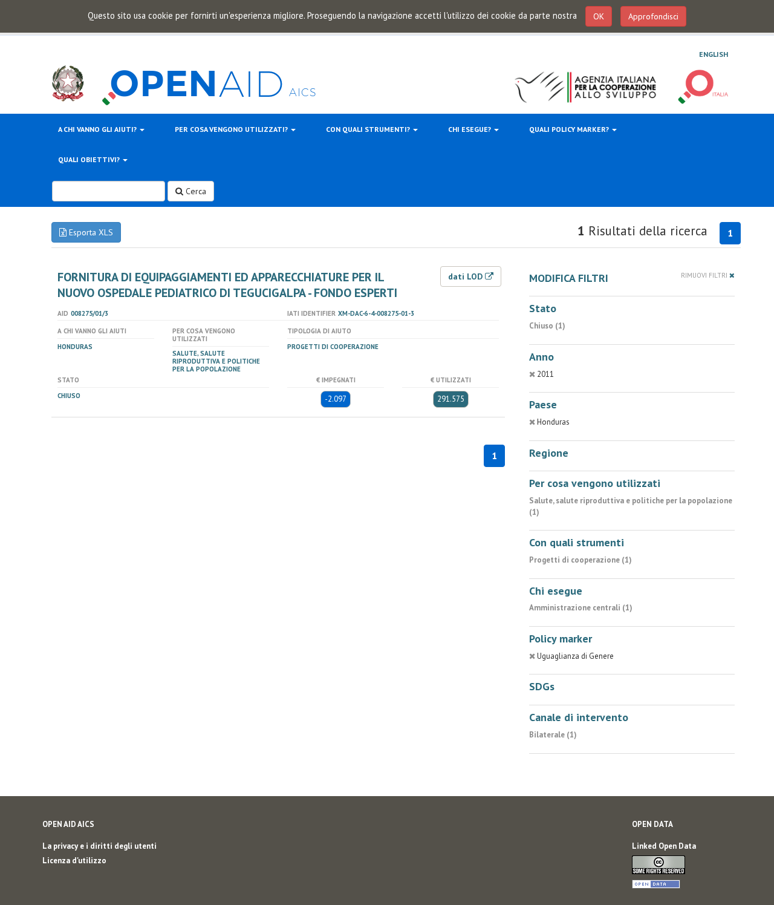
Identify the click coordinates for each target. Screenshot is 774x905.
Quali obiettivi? (90, 159)
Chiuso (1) (547, 326)
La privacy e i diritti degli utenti (99, 846)
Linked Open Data (664, 846)
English (713, 54)
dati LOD (466, 276)
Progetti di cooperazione (333, 346)
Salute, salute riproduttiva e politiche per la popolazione (216, 361)
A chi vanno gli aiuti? (98, 129)
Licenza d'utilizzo (74, 860)
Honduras (75, 346)
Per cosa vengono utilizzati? (232, 129)
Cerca (194, 191)
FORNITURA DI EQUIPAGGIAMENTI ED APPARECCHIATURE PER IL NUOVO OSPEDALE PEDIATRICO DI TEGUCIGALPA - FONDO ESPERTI (227, 285)
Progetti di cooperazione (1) (580, 560)
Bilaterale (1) (553, 735)
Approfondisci (653, 16)
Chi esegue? (470, 129)
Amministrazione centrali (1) (581, 608)
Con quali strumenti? (369, 129)
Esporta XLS (90, 232)
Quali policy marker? (570, 129)
